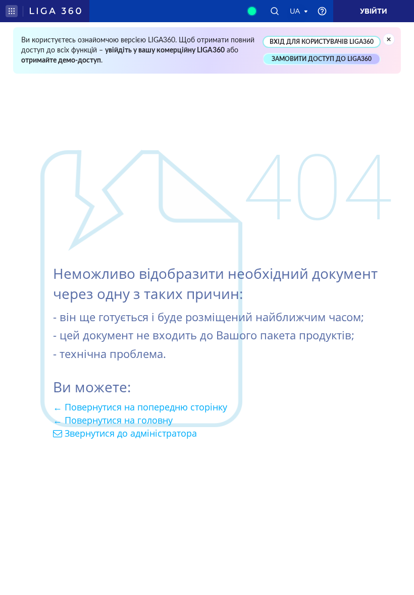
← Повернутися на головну (113, 420)
